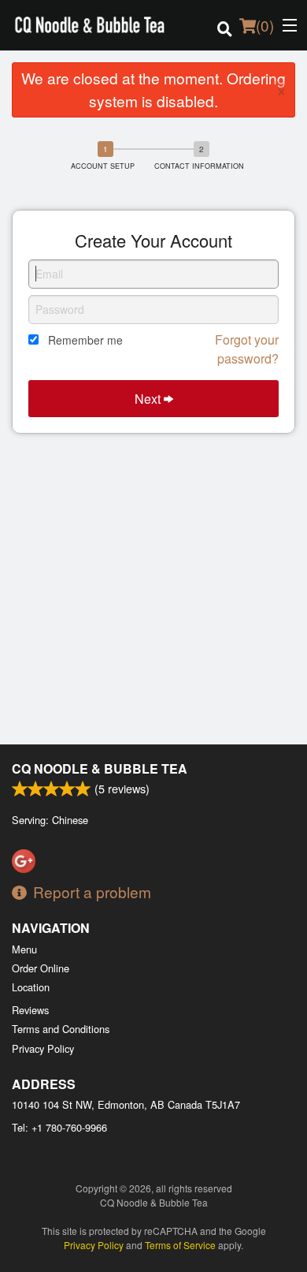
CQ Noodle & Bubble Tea (99, 768)
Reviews (30, 1009)
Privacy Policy (43, 1048)
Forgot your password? (247, 348)
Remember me (85, 340)
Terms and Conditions (60, 1028)
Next (149, 399)
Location (31, 986)
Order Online (40, 968)
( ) (265, 24)
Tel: (59, 1127)
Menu (24, 949)
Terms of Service (180, 1244)
